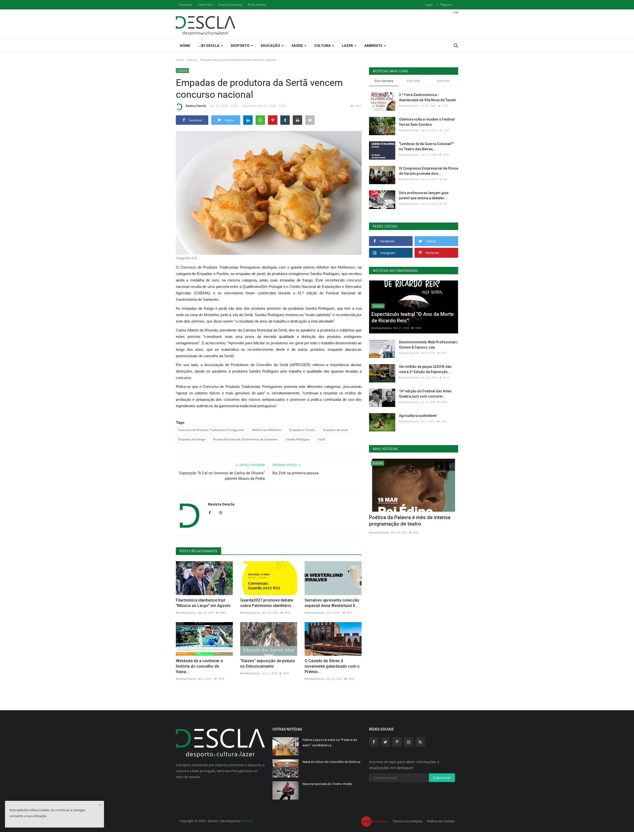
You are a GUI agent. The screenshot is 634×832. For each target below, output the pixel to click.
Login (429, 4)
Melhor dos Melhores (267, 430)
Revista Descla (196, 106)
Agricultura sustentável (418, 416)
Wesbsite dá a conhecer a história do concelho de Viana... (199, 666)
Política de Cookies (440, 821)
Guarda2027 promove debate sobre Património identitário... (267, 603)
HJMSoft (247, 821)
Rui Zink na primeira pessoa (295, 473)
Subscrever (442, 777)
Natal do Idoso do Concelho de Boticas (331, 762)
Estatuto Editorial (230, 4)
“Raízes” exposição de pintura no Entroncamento (267, 663)
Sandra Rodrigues (298, 439)
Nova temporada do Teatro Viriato (327, 784)
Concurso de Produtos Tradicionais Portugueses (211, 430)
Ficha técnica (257, 4)
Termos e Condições (407, 821)
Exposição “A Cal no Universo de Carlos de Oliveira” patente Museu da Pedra (222, 476)
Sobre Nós (205, 4)
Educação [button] (271, 45)
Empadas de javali (335, 430)
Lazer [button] (348, 45)
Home (185, 45)
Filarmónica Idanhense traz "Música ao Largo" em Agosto (203, 603)
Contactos (185, 4)
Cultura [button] (323, 45)
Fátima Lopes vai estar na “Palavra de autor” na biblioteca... (329, 742)
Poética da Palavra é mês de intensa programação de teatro (409, 520)
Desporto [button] (241, 45)
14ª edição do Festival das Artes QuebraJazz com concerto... (425, 393)
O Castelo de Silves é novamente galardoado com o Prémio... (332, 666)
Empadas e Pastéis (302, 430)
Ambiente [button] (373, 45)
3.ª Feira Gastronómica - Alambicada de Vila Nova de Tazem (427, 97)
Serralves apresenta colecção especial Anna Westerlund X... (332, 603)
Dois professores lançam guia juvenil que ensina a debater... (424, 195)
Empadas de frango (191, 439)
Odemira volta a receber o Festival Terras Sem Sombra (427, 121)
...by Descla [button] (209, 45)
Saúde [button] (297, 45)
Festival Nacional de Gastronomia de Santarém (245, 439)
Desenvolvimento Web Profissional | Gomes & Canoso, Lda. (428, 344)
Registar (446, 4)
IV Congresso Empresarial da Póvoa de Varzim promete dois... (428, 171)
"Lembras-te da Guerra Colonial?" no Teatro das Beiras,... (426, 146)
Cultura (192, 60)
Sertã (321, 439)
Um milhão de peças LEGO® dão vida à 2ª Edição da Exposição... (425, 369)
